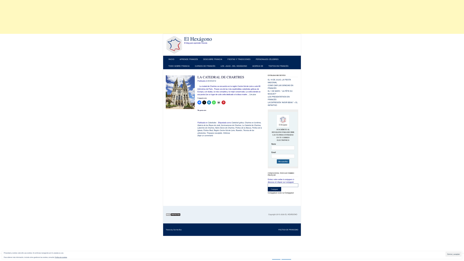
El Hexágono (198, 38)
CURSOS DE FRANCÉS (205, 66)
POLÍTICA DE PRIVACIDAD (288, 229)
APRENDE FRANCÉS (189, 59)
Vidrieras (226, 133)
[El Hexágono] (175, 44)
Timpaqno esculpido (214, 133)
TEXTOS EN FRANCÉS (278, 66)
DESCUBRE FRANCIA (212, 59)
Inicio (171, 59)
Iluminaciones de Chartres (231, 125)
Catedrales (212, 122)
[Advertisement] (72, 17)
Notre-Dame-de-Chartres (224, 128)
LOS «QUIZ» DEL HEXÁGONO (234, 66)
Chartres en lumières (253, 122)
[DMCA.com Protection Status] (173, 215)
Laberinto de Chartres (205, 128)
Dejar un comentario (205, 135)
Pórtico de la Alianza (243, 128)
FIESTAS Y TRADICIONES (239, 59)
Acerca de (257, 66)
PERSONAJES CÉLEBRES (267, 59)
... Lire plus (251, 94)
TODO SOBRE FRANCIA (179, 66)
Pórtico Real (208, 130)
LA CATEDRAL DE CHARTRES (220, 77)
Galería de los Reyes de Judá (208, 125)
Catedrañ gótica (238, 122)
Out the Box (177, 229)
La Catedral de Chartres (251, 125)
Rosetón (239, 130)
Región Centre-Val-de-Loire (224, 130)
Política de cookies (61, 257)
